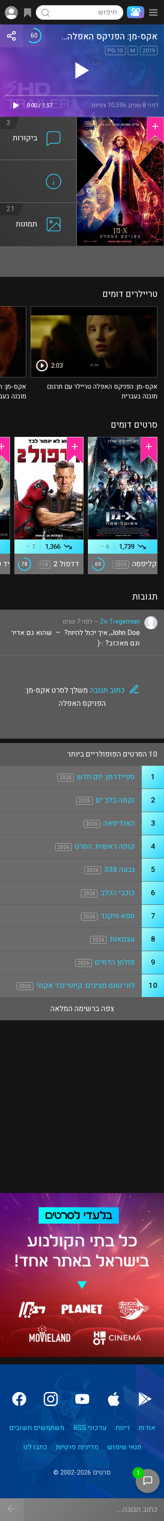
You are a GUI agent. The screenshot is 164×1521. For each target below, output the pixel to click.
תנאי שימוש (124, 1447)
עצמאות (122, 939)
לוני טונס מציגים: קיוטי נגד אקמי (85, 985)
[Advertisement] (82, 261)
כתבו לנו (35, 1447)
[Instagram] (50, 1399)
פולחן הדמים (115, 962)
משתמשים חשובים (36, 1428)
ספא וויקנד (118, 916)
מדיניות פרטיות (77, 1447)
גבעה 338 (119, 869)
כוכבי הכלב (118, 892)
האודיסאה (119, 823)
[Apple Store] (113, 1399)
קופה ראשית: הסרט (105, 846)
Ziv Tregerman (120, 621)
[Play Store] (145, 1399)
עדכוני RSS (90, 1428)
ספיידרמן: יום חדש (106, 776)
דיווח (122, 1428)
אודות (147, 1428)
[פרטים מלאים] (38, 165)
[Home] (133, 12)
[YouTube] (82, 1399)
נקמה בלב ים (115, 800)
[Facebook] (19, 1399)
